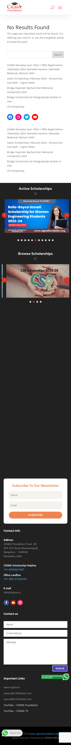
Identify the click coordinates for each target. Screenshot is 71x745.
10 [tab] (49, 240)
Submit (59, 668)
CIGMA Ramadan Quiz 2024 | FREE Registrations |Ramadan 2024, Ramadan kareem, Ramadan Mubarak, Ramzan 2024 (35, 69)
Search (58, 54)
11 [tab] (53, 240)
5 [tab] (32, 240)
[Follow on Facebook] (6, 602)
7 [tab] (39, 240)
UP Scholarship (15, 106)
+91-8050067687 (14, 569)
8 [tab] (42, 240)
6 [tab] (35, 240)
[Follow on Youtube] (13, 602)
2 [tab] (22, 240)
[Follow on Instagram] (20, 602)
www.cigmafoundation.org (44, 733)
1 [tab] (18, 240)
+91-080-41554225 (15, 579)
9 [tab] (46, 240)
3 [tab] (25, 240)
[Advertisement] (35, 352)
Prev (4, 215)
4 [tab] (28, 240)
